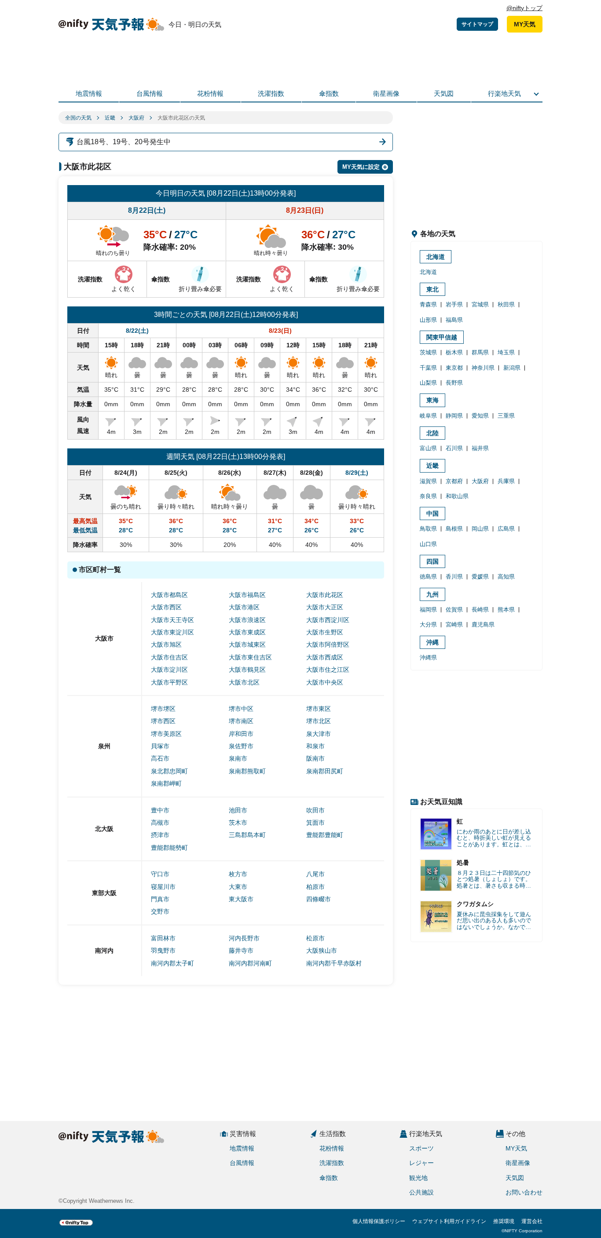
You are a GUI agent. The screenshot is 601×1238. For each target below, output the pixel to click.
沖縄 (432, 642)
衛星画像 (386, 93)
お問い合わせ (524, 1192)
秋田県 (506, 304)
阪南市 (315, 758)
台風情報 (149, 93)
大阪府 (136, 118)
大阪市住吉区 (169, 657)
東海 (432, 400)
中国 (432, 513)
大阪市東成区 (247, 632)
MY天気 (524, 24)
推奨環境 (503, 1221)
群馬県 (480, 352)
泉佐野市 (241, 746)
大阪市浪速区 (247, 619)
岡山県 (480, 528)
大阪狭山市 (321, 950)
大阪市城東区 (247, 644)
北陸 (432, 433)
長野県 (454, 382)
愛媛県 (480, 576)
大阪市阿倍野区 (327, 644)
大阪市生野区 (324, 632)
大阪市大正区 (324, 607)
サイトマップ (477, 24)
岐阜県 (428, 415)
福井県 (480, 448)
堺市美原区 (166, 733)
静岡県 (454, 415)
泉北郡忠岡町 (169, 771)
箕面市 (315, 822)
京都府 (454, 481)
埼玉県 (506, 352)
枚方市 (238, 874)
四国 (432, 561)
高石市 (160, 758)
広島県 (506, 528)
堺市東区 (318, 708)
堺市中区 (241, 708)
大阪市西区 (166, 607)
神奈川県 (483, 367)
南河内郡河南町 (250, 963)
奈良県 (428, 496)
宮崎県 (454, 624)
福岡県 (428, 609)
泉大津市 (318, 733)
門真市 (160, 899)
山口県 (428, 544)
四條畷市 (318, 899)
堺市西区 (163, 721)
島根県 (454, 528)
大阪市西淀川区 (327, 619)
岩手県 (454, 304)
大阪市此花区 (324, 594)
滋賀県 (428, 481)
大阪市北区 (244, 682)
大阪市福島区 (247, 594)
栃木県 (454, 352)
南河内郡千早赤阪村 (334, 963)
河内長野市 (244, 938)
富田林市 (163, 938)
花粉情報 (210, 93)
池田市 (238, 810)
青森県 (428, 304)
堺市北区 (318, 721)
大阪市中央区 (324, 682)
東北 (432, 289)
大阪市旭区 (166, 644)
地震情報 (89, 93)
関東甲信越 (441, 337)
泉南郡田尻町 (324, 771)
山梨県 (428, 382)
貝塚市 (160, 746)
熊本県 (506, 609)
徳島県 (428, 576)
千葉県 (428, 367)
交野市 (160, 911)
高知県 (506, 576)
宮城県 (480, 304)
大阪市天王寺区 (172, 619)
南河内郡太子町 (172, 963)
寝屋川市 (163, 886)
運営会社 (531, 1221)
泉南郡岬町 (166, 783)
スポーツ (421, 1148)
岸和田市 (241, 733)
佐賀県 (454, 609)
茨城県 (428, 352)
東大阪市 (241, 899)
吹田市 (315, 810)
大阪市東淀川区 (172, 632)
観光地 (418, 1177)
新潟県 (511, 367)
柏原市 (315, 886)
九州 (432, 594)
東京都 (454, 367)
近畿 (110, 118)
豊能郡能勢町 (169, 847)
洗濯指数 (271, 93)
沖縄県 (428, 657)
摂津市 (160, 834)
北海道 (435, 256)
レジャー (421, 1162)
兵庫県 (506, 481)
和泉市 (315, 746)
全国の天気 (78, 118)
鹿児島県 (483, 624)
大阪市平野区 (169, 682)
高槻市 (160, 822)
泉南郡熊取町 (247, 771)
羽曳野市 (163, 950)
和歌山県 (457, 496)
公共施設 (421, 1192)
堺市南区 (241, 721)
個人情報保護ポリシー (378, 1221)
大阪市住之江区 (327, 669)
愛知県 (480, 415)
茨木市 (238, 822)
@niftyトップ (524, 7)
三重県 (506, 415)
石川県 (454, 448)
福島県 (454, 320)
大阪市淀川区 (169, 669)
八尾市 (315, 874)
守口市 (160, 874)
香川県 (454, 576)
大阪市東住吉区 (250, 657)
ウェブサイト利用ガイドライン (449, 1221)
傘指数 (329, 93)
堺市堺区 (163, 708)
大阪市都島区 (169, 594)
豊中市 (160, 810)
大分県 (428, 624)
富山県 (428, 448)
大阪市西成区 (324, 657)
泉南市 (238, 758)
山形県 (428, 320)
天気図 (444, 93)
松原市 (315, 938)
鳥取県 (428, 528)
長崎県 (480, 609)
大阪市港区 (244, 607)
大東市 (238, 886)
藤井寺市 (241, 950)
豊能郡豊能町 (324, 834)
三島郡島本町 (247, 834)
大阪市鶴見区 (247, 669)
